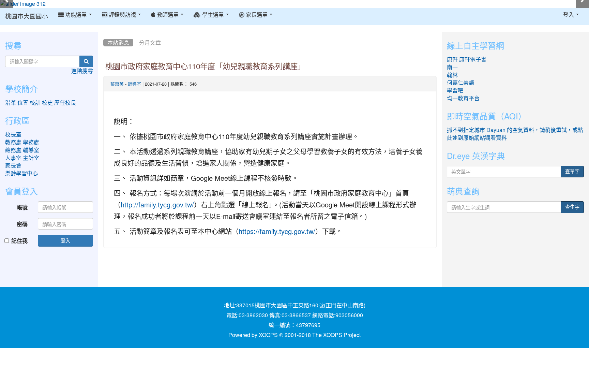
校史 (47, 102)
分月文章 (150, 42)
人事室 (13, 158)
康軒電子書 (472, 59)
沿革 (10, 102)
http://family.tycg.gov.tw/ (157, 205)
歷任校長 (65, 102)
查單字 (572, 171)
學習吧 (455, 90)
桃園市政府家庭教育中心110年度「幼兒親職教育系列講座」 (205, 66)
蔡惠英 (117, 84)
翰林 (452, 75)
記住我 (19, 241)
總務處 (13, 150)
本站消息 (118, 42)
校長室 (13, 134)
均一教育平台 (463, 98)
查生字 (572, 207)
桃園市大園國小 (26, 16)
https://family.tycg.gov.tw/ (277, 231)
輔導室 (134, 84)
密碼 (22, 224)
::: (104, 34)
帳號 (22, 207)
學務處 (31, 142)
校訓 (35, 102)
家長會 (13, 165)
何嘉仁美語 (460, 82)
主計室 (31, 158)
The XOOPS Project (336, 335)
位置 (22, 102)
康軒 (452, 59)
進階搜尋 (82, 71)
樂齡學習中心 (21, 173)
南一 (452, 67)
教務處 (13, 142)
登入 (65, 240)
